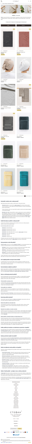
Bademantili (16, 392)
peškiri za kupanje (17, 205)
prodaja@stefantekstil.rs (16, 416)
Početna (3, 3)
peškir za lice (27, 215)
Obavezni (3, 442)
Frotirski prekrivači (16, 385)
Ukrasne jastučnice (16, 395)
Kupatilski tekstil (10, 3)
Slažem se (30, 442)
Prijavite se (19, 428)
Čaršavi (16, 396)
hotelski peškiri (19, 213)
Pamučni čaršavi (16, 397)
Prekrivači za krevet (16, 384)
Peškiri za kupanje (16, 400)
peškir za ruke (4, 216)
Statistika (8, 442)
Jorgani (16, 386)
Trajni (5, 442)
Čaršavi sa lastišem (16, 398)
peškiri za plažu (15, 239)
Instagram (17, 418)
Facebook (14, 418)
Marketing (11, 442)
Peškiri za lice (16, 399)
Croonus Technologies (22, 437)
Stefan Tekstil (3, 373)
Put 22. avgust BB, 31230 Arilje (17, 414)
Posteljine (16, 383)
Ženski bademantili (16, 401)
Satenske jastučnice (16, 394)
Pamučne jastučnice (16, 393)
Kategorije (6, 3)
